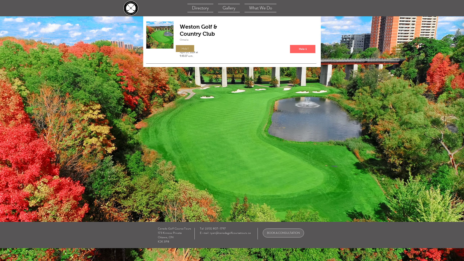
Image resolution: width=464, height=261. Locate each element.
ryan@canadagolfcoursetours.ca (230, 233)
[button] (185, 48)
